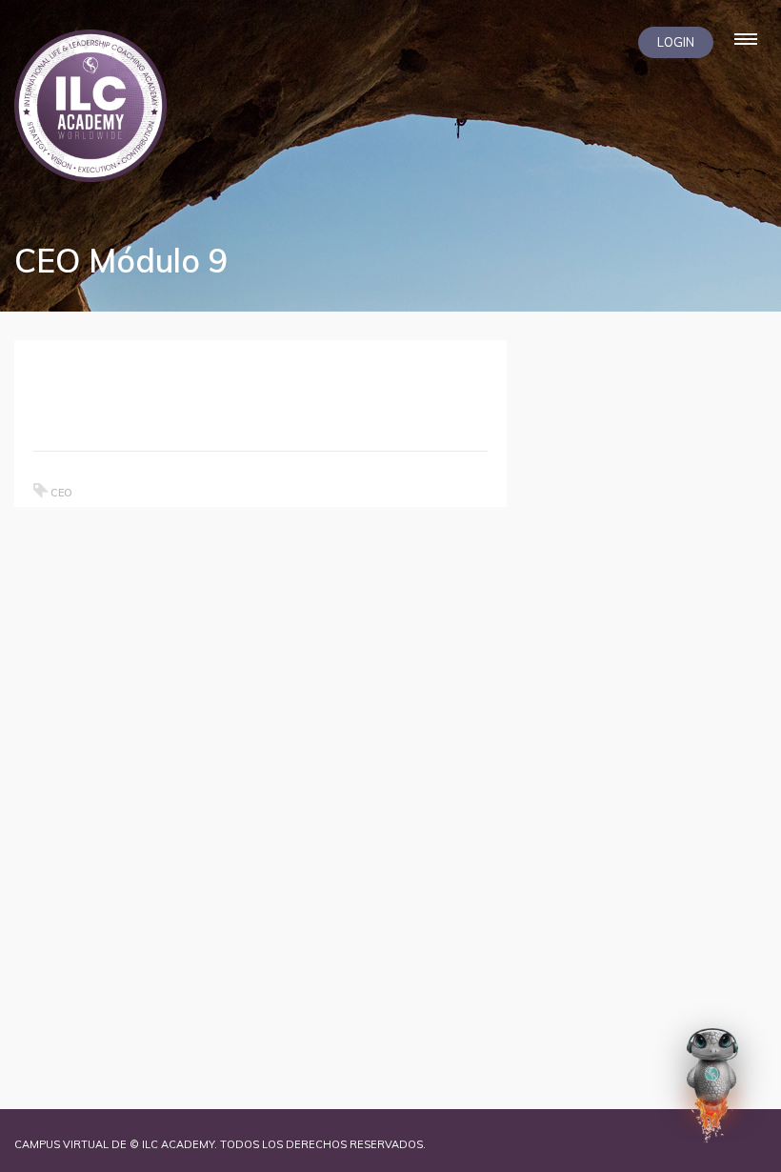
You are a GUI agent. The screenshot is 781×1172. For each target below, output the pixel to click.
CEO (61, 492)
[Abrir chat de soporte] (712, 1085)
